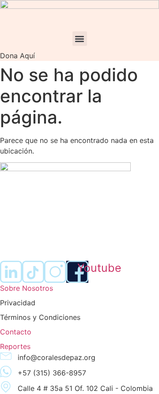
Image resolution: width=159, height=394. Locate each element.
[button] (79, 38)
